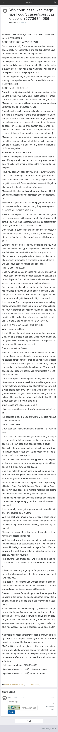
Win (5, 684)
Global (29, 2)
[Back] (3, 3)
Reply (11, 712)
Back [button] (29, 721)
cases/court (35, 684)
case (13, 684)
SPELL (27, 684)
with (17, 684)
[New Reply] (49, 2)
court (9, 684)
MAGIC (21, 684)
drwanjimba (13, 22)
